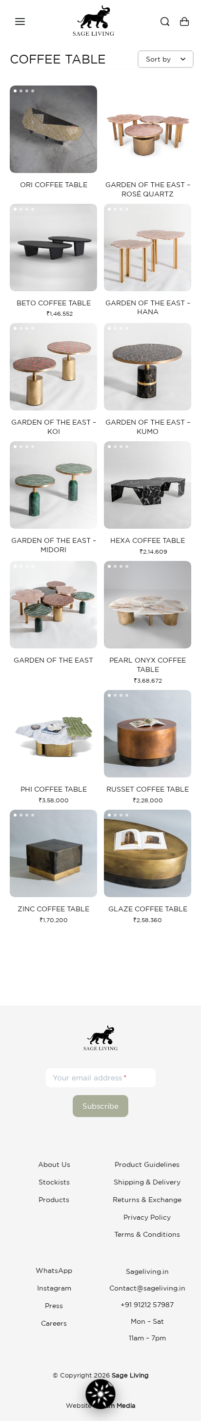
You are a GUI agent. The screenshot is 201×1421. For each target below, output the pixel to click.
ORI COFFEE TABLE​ (53, 185)
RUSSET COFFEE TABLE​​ (147, 789)
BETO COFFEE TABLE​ (54, 303)
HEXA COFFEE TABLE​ (147, 540)
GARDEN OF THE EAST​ (53, 660)
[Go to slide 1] (21, 91)
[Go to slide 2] (27, 91)
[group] (53, 129)
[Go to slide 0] (15, 91)
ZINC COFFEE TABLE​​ (53, 909)
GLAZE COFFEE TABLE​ (147, 909)
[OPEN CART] (184, 21)
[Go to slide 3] (33, 91)
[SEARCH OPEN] (165, 21)
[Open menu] (20, 21)
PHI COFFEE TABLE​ (53, 789)
